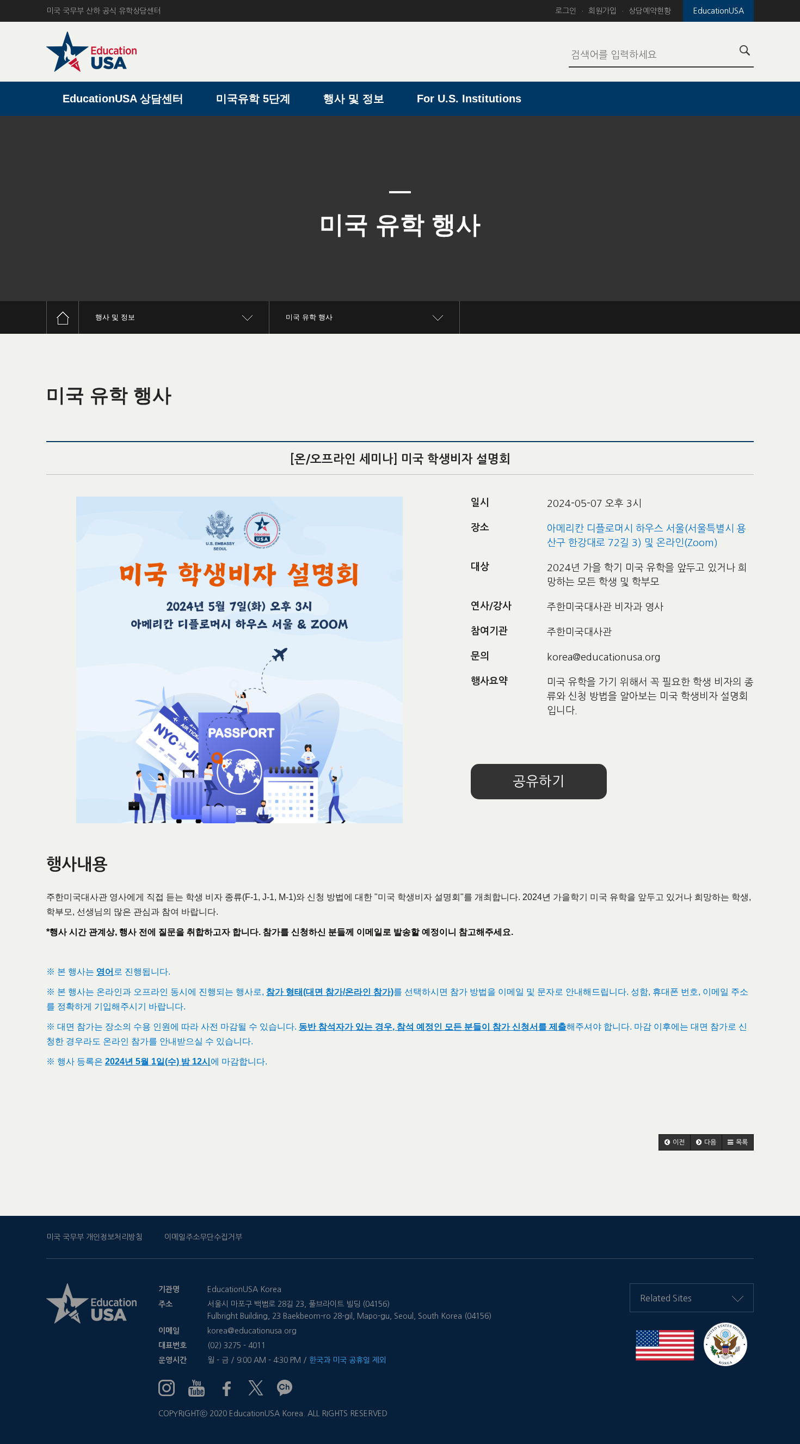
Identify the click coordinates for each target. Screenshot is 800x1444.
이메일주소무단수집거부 (203, 1237)
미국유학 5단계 (253, 99)
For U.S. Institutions (469, 99)
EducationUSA (718, 11)
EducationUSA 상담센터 (123, 99)
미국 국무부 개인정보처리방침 (94, 1237)
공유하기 (539, 781)
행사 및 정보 (353, 99)
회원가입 (602, 11)
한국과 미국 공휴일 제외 (347, 1360)
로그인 (565, 11)
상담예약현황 (650, 11)
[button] (675, 1142)
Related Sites (666, 1298)
